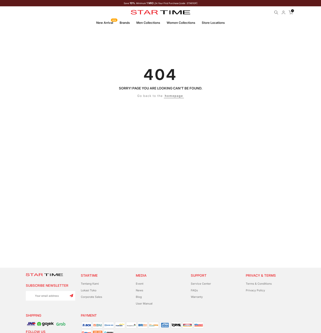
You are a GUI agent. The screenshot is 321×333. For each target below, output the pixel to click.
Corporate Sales (91, 297)
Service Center (201, 283)
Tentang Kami (90, 283)
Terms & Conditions (259, 283)
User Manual (144, 303)
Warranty (197, 297)
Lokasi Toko (88, 290)
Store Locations (213, 23)
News (139, 290)
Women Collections (181, 23)
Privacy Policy (255, 290)
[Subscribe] (71, 295)
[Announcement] (160, 3)
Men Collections (148, 23)
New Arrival (106, 22)
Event (139, 283)
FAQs (194, 290)
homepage (174, 96)
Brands (125, 23)
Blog (139, 297)
